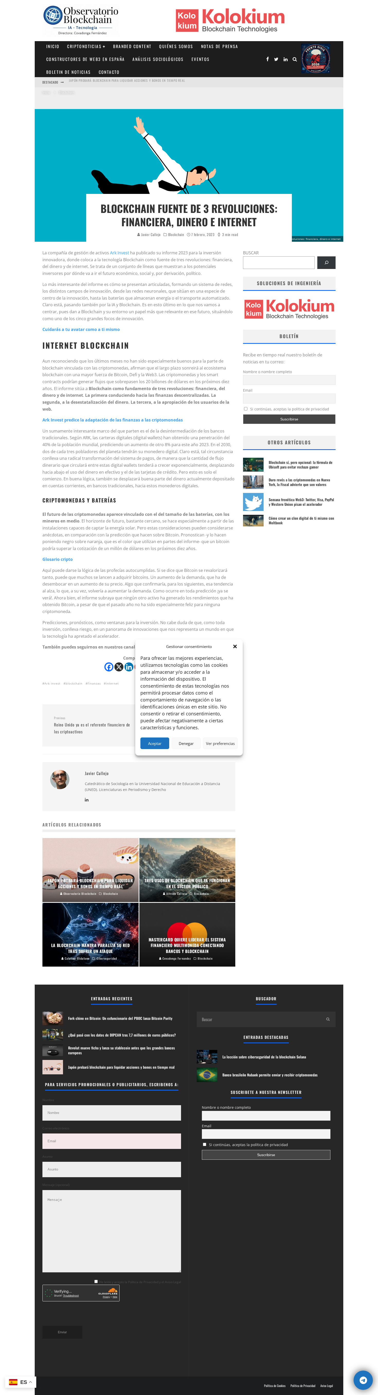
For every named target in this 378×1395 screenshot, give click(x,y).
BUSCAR (251, 253)
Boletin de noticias (68, 72)
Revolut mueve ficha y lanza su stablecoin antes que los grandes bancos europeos (121, 1050)
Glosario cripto (57, 559)
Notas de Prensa (219, 46)
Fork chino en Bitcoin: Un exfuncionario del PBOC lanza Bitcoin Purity (124, 82)
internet (112, 683)
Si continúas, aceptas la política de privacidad (289, 409)
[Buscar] (326, 262)
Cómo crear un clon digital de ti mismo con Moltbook (301, 520)
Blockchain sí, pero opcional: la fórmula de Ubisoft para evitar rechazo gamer (300, 465)
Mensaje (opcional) (56, 1185)
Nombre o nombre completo (267, 371)
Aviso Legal (326, 1385)
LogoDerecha (315, 58)
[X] (118, 666)
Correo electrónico (55, 1128)
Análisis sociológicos (158, 59)
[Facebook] (108, 666)
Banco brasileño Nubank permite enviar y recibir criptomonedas (270, 1074)
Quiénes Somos (176, 46)
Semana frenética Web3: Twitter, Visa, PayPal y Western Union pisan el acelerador (301, 502)
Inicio (52, 46)
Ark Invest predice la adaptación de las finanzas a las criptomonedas (112, 420)
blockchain (74, 683)
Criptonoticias (84, 46)
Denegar (186, 743)
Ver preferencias (220, 743)
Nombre (48, 1100)
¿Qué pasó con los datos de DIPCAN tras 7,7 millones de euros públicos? (122, 1035)
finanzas (94, 683)
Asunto (47, 1156)
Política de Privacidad (303, 1385)
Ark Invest (119, 253)
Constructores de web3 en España (85, 59)
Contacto (109, 72)
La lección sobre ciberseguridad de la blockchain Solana (264, 1056)
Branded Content (132, 46)
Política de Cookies (274, 1385)
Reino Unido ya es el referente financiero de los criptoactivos (92, 725)
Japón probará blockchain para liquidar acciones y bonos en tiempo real (121, 1067)
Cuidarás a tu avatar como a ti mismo (81, 329)
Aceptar (154, 743)
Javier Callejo (150, 234)
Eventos (201, 59)
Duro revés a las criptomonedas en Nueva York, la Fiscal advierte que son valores (299, 482)
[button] (235, 646)
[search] (328, 1019)
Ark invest (52, 683)
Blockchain (176, 234)
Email (248, 390)
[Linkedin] (128, 666)
